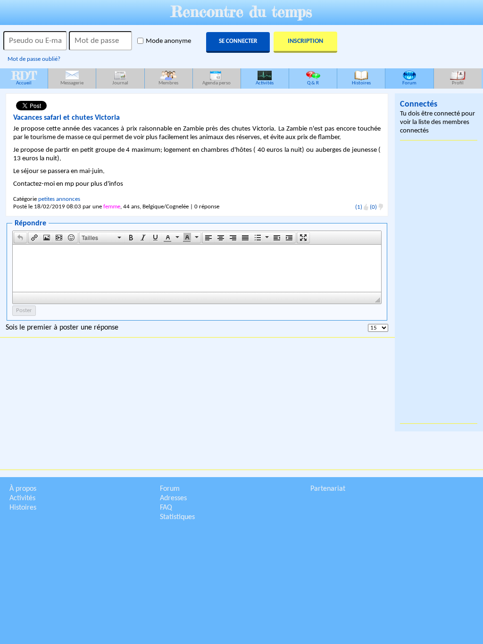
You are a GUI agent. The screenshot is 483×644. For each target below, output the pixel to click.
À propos (22, 489)
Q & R (313, 83)
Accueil (24, 77)
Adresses (173, 498)
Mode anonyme (168, 41)
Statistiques (177, 517)
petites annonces (59, 199)
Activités (265, 83)
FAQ (166, 508)
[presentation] (20, 237)
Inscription (305, 41)
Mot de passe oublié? (34, 59)
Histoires (361, 83)
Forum (409, 83)
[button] (20, 237)
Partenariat (327, 489)
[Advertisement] (438, 281)
